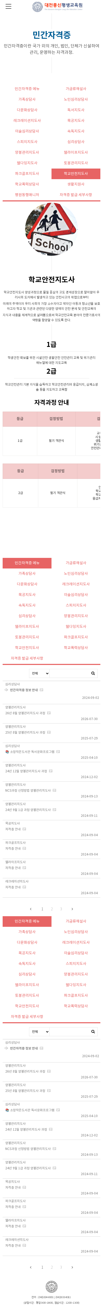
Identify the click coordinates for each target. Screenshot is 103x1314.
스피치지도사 (27, 142)
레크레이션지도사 (27, 121)
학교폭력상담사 (27, 184)
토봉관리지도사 (76, 163)
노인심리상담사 (76, 100)
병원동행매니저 (27, 195)
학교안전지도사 (76, 174)
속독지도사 (76, 131)
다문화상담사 (27, 110)
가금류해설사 (76, 89)
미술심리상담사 (27, 131)
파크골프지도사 (27, 174)
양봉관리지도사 (27, 153)
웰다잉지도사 (27, 163)
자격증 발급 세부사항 (76, 195)
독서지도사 (76, 110)
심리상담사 (76, 142)
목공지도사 (76, 121)
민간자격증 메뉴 (27, 89)
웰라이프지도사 (76, 153)
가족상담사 (27, 100)
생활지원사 (76, 184)
